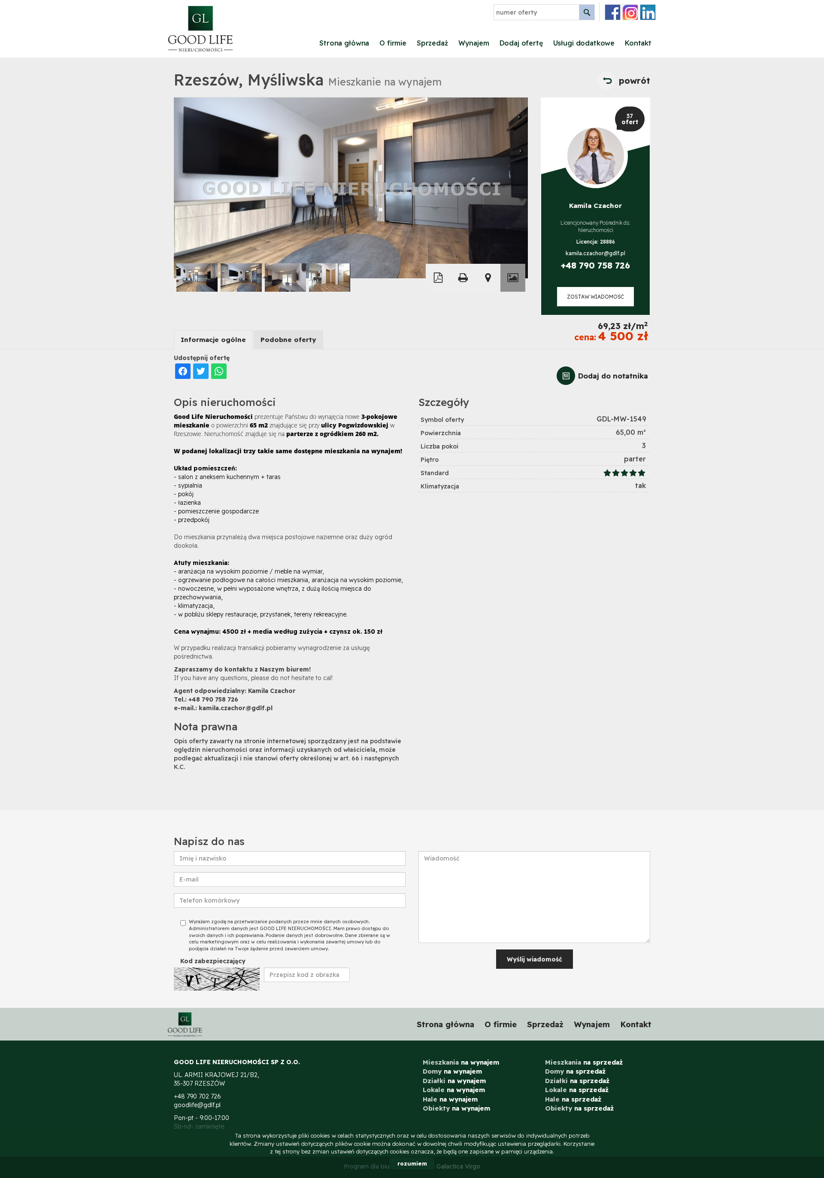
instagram (630, 12)
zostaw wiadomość (595, 296)
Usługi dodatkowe (584, 43)
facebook (613, 12)
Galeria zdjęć (512, 278)
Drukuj (463, 278)
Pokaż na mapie (488, 278)
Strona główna (344, 43)
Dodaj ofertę (521, 43)
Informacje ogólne (213, 340)
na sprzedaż (584, 1062)
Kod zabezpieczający (212, 961)
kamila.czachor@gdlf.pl (595, 253)
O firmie (392, 43)
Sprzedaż (432, 43)
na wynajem (461, 1062)
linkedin (648, 12)
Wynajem (473, 43)
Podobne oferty (288, 340)
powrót (634, 80)
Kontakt (638, 43)
